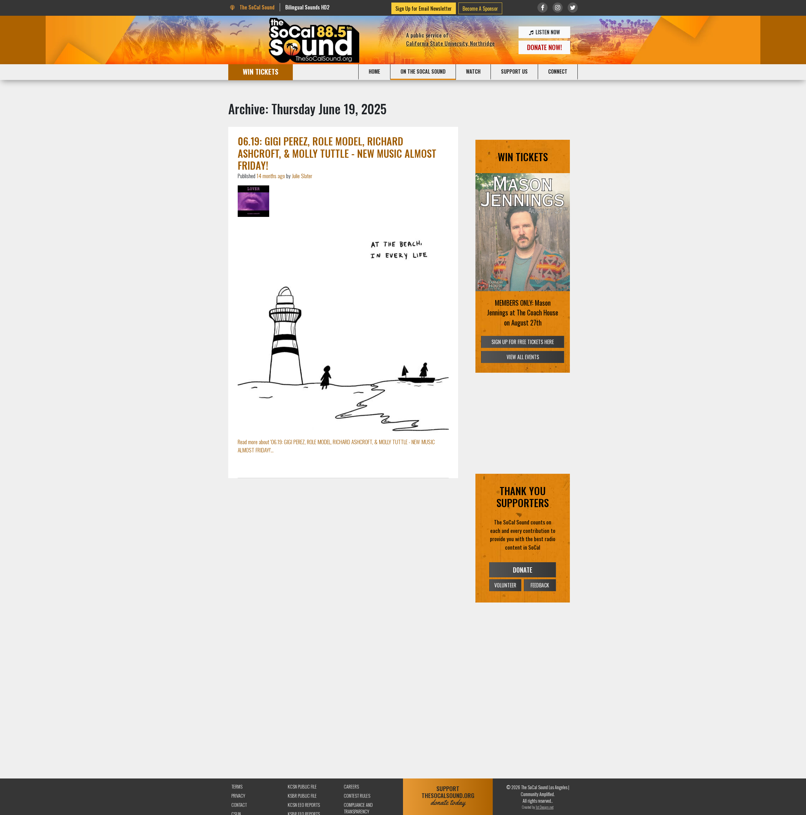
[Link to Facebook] (542, 8)
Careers (351, 786)
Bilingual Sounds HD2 (307, 7)
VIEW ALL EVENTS (523, 357)
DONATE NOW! (544, 47)
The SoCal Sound (256, 7)
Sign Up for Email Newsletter (423, 8)
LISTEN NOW (547, 32)
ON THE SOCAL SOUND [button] (423, 71)
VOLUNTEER (505, 585)
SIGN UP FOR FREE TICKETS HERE (522, 342)
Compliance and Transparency (358, 808)
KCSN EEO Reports (304, 804)
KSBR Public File (302, 795)
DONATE (522, 569)
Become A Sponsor (480, 8)
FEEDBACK (540, 585)
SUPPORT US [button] (514, 71)
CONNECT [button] (557, 71)
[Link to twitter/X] (573, 8)
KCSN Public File (302, 786)
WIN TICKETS (260, 71)
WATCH (473, 71)
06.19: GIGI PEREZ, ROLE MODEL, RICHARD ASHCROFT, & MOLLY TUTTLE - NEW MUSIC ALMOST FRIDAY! (337, 153)
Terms (236, 786)
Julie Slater (302, 176)
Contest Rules (357, 795)
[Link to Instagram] (558, 8)
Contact (239, 804)
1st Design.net (544, 807)
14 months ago (271, 176)
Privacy (238, 795)
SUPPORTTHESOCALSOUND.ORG (448, 795)
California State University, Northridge (450, 43)
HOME (374, 71)
